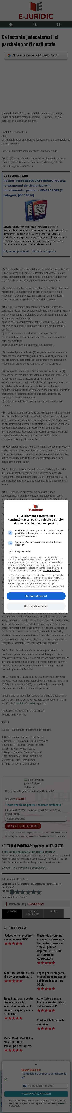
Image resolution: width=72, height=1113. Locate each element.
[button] (36, 551)
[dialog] (36, 556)
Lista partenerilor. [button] (51, 570)
